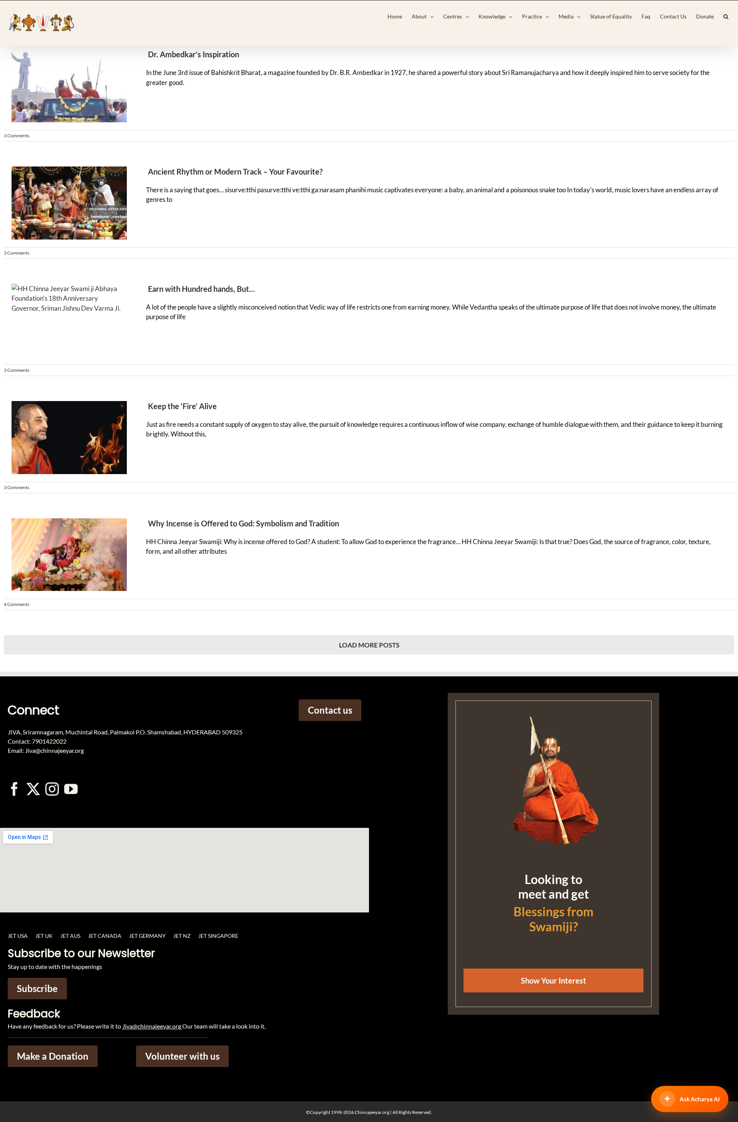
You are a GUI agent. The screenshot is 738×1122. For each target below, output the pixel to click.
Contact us (330, 710)
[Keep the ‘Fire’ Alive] (65, 437)
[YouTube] (71, 789)
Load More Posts (369, 645)
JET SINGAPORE (218, 935)
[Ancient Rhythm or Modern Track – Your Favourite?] (65, 203)
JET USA (18, 935)
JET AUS (70, 935)
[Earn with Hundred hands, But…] (65, 320)
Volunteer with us (182, 1056)
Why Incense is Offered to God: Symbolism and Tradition (243, 523)
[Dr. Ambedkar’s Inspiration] (65, 85)
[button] (725, 16)
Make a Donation (52, 1056)
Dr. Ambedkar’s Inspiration (193, 54)
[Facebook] (14, 789)
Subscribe (37, 988)
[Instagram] (52, 789)
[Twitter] (33, 789)
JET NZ (182, 935)
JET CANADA (104, 935)
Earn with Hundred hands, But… (201, 288)
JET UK (44, 935)
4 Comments (16, 604)
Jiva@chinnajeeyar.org (151, 1026)
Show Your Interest (553, 980)
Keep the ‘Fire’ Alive (182, 406)
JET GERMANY (147, 935)
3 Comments (16, 135)
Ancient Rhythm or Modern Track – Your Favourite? (235, 171)
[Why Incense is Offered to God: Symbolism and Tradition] (65, 554)
